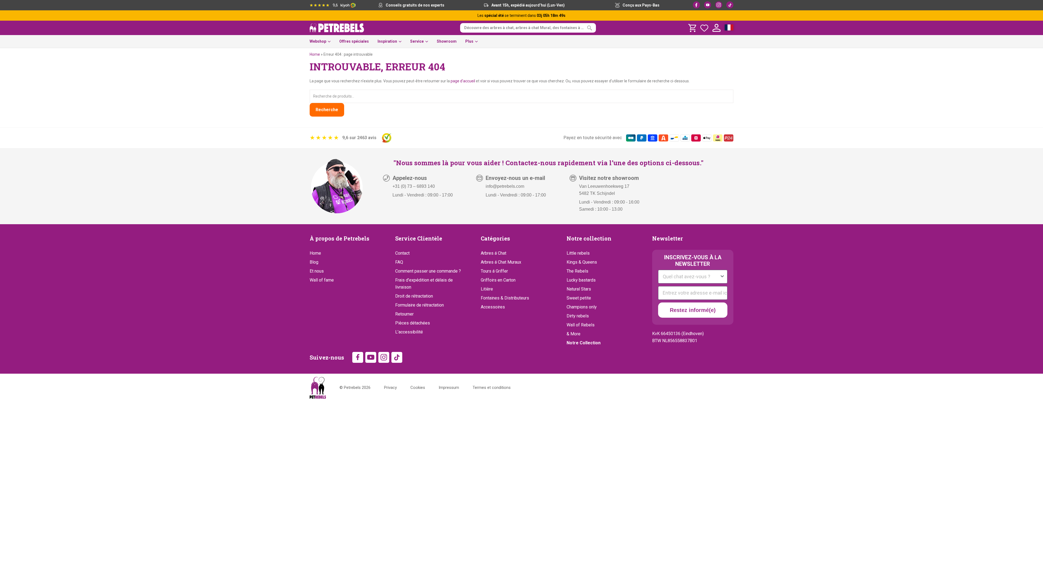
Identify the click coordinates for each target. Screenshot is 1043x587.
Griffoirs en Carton (498, 280)
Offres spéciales (354, 41)
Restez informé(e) (693, 310)
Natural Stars (579, 289)
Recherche (327, 109)
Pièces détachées (412, 323)
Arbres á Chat (493, 253)
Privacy (390, 387)
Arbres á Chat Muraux (501, 262)
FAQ (399, 262)
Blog (314, 262)
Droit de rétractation (414, 296)
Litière (487, 289)
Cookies (417, 387)
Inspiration (387, 41)
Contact (402, 253)
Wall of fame (322, 280)
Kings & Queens (582, 262)
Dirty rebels (578, 316)
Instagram (718, 4)
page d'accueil (463, 81)
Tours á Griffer (494, 271)
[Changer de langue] (729, 28)
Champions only (582, 307)
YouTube (707, 4)
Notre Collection (584, 342)
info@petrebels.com (505, 186)
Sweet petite (579, 298)
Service (417, 41)
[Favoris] (704, 28)
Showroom (447, 41)
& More (573, 333)
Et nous (317, 271)
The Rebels (577, 271)
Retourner (404, 314)
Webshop (318, 41)
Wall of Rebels (581, 324)
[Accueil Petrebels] (318, 388)
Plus (469, 41)
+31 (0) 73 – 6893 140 (413, 186)
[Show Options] (722, 276)
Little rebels (578, 253)
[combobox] (691, 276)
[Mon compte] (716, 28)
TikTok (729, 4)
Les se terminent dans (521, 15)
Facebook (696, 4)
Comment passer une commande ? (428, 271)
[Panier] (692, 28)
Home (315, 54)
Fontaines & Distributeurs (505, 298)
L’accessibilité (409, 332)
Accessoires (493, 307)
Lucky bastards (581, 280)
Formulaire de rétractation (419, 305)
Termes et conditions (492, 387)
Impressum (449, 387)
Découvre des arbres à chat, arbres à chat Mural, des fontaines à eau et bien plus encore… (530, 28)
